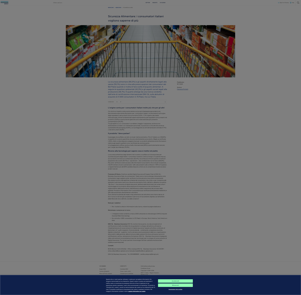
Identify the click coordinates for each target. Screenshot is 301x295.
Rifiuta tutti (175, 285)
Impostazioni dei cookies (175, 289)
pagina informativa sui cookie (136, 291)
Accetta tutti (175, 281)
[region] (150, 285)
